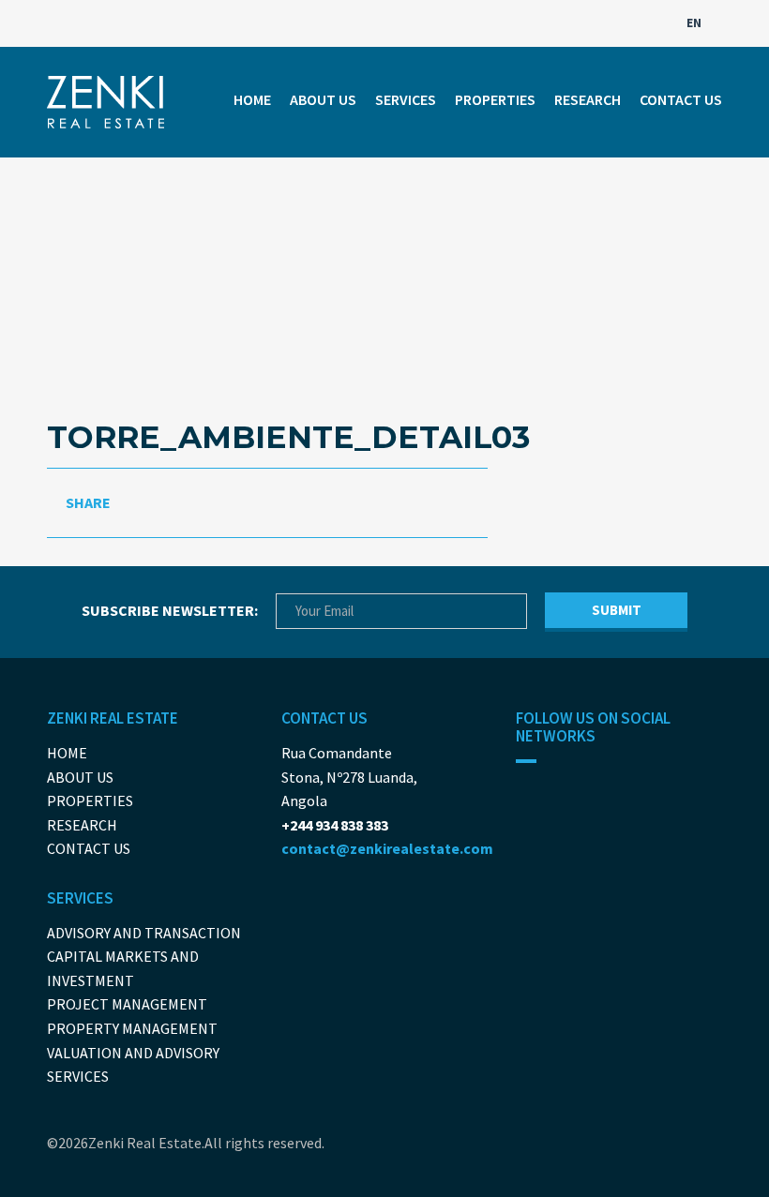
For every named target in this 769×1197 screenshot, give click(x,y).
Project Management (127, 1004)
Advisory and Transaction (144, 932)
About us (323, 99)
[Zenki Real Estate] (105, 102)
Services (405, 99)
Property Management (132, 1028)
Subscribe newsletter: (170, 610)
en (695, 23)
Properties (495, 99)
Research (587, 99)
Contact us (681, 99)
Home (252, 99)
